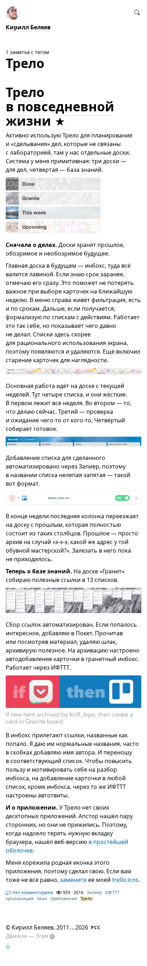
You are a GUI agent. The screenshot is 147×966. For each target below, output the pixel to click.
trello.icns (125, 880)
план (42, 898)
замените (73, 880)
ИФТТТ (112, 892)
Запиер (94, 892)
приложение (63, 898)
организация (20, 898)
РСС (96, 927)
